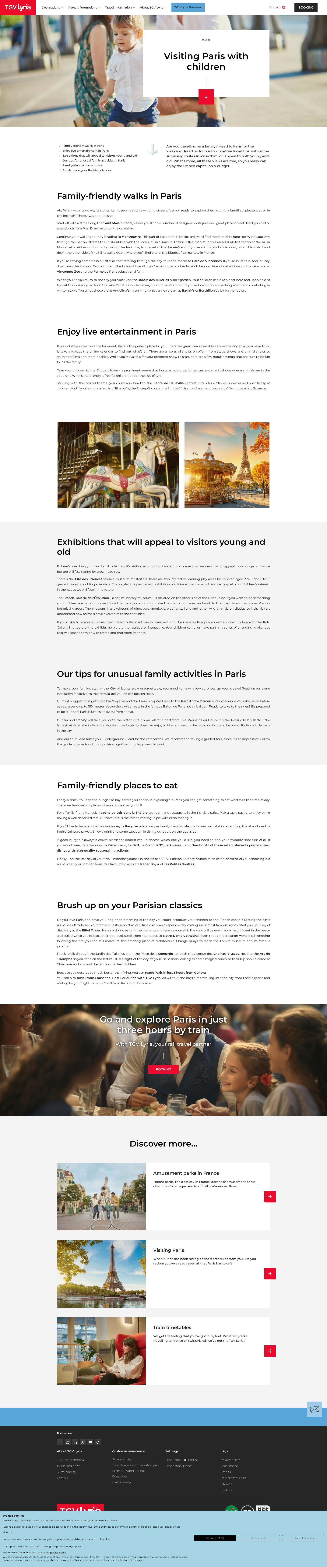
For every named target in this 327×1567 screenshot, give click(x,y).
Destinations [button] (51, 7)
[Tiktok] (98, 1442)
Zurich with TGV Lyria (143, 978)
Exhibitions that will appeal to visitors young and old (99, 155)
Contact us (119, 1476)
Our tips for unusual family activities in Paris (93, 160)
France (187, 1466)
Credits (226, 1472)
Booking (306, 7)
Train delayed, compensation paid (136, 1465)
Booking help (121, 1459)
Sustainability (66, 1472)
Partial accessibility (234, 1478)
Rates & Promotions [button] (82, 7)
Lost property (121, 1482)
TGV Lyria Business (188, 7)
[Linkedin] (75, 1442)
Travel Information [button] (118, 7)
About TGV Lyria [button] (151, 7)
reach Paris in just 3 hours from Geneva (175, 972)
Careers (62, 1478)
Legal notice (229, 1466)
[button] (118, 465)
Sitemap (227, 1484)
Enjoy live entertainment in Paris (85, 150)
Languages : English (182, 1460)
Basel (116, 978)
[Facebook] (60, 1442)
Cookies (226, 1490)
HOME (206, 39)
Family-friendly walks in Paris (83, 145)
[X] (83, 1442)
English (275, 7)
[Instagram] (68, 1442)
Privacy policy (230, 1460)
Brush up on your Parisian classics (86, 170)
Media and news (68, 1466)
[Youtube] (90, 1442)
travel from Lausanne (94, 978)
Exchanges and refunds (128, 1471)
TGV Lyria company (70, 1460)
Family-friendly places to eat (82, 165)
